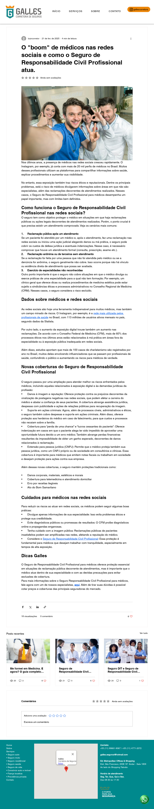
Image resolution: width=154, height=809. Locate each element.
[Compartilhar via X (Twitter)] (30, 607)
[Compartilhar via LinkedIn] (37, 607)
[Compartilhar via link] (44, 607)
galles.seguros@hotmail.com (114, 754)
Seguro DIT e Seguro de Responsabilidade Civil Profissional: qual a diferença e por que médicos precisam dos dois (125, 670)
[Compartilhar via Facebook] (22, 607)
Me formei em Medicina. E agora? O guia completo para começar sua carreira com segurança (27, 670)
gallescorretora (140, 9)
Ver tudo (144, 633)
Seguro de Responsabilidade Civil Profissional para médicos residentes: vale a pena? (76, 670)
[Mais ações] (131, 38)
